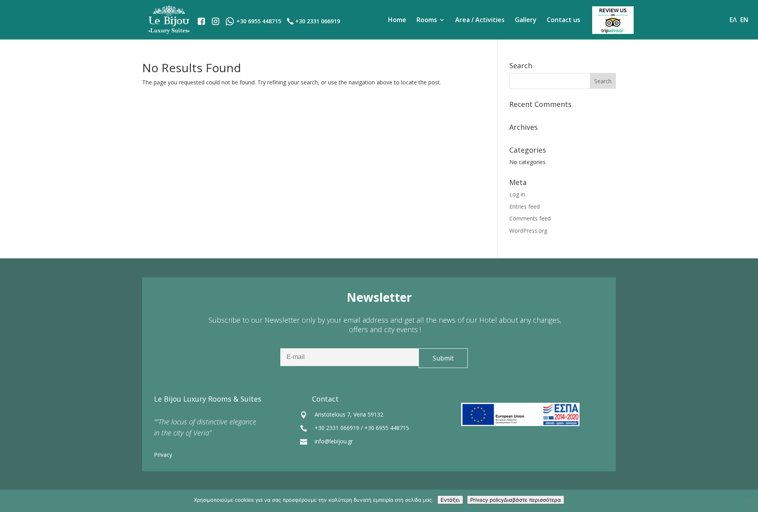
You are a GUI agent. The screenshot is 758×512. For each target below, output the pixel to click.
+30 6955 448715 (386, 428)
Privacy (163, 454)
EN (744, 19)
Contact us (563, 19)
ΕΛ (733, 19)
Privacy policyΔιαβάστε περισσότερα (515, 500)
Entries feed (524, 206)
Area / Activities (480, 19)
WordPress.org (528, 230)
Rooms (427, 19)
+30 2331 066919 (317, 21)
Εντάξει (450, 500)
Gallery (526, 19)
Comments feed (530, 218)
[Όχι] (748, 501)
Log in (517, 194)
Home (397, 19)
